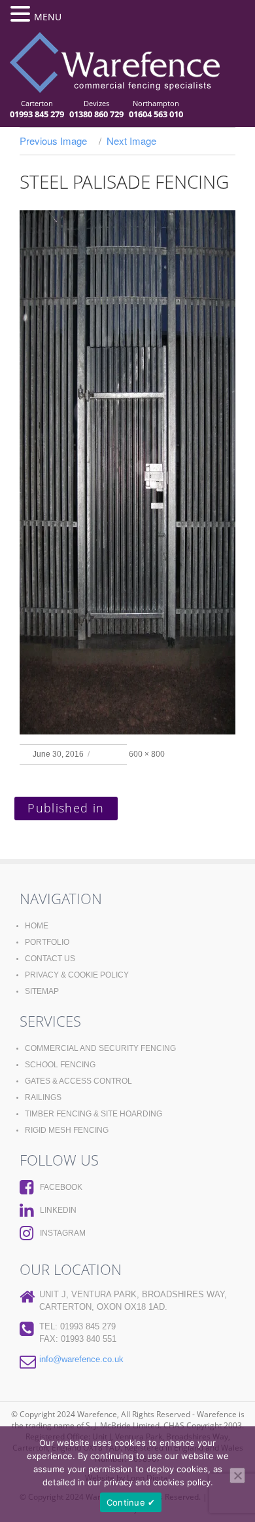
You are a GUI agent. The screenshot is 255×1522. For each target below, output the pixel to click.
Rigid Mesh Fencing (67, 1130)
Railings (43, 1097)
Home (36, 925)
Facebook (61, 1187)
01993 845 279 (37, 114)
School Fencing (60, 1064)
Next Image (131, 140)
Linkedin (58, 1210)
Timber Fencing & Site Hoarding (93, 1113)
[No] (237, 1475)
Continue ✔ (131, 1502)
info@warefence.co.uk (81, 1359)
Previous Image (53, 140)
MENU (47, 16)
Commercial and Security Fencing (100, 1048)
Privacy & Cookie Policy (77, 975)
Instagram (63, 1233)
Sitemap (42, 991)
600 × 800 (147, 753)
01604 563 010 (156, 114)
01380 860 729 (96, 114)
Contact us (50, 958)
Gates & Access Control (78, 1081)
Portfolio (47, 942)
